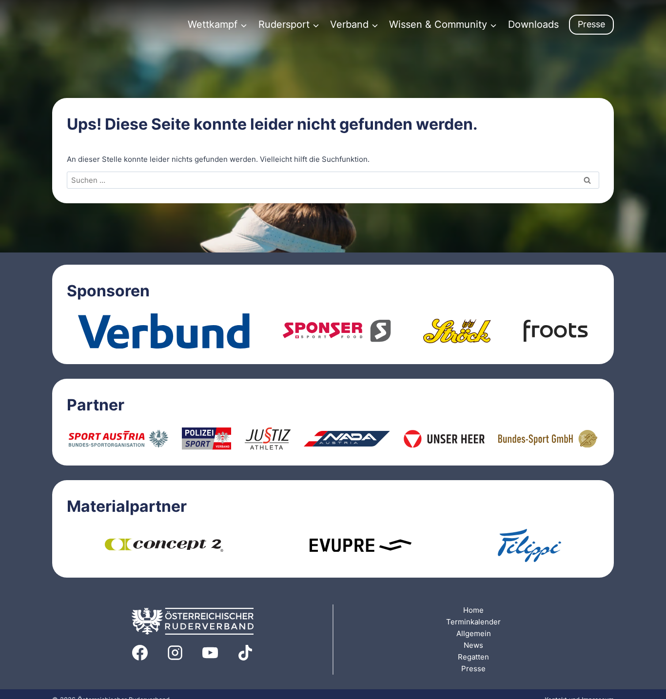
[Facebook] (140, 652)
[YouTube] (210, 652)
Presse (591, 24)
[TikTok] (245, 652)
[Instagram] (175, 652)
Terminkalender (473, 621)
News (473, 645)
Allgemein (473, 633)
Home (473, 610)
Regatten (473, 656)
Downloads (533, 24)
